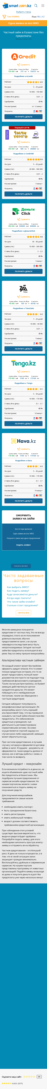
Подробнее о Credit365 (23, 153)
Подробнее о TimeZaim (23, 308)
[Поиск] (36, 5)
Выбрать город (23, 11)
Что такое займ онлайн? (21, 601)
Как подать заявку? (18, 590)
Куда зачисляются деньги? (22, 594)
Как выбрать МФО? (18, 587)
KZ (43, 16)
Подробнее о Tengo (23, 383)
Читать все (23, 613)
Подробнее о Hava (23, 460)
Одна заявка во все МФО (23, 23)
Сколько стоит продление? (22, 605)
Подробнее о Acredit (23, 76)
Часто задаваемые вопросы (23, 578)
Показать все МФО (21, 566)
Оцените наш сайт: (12, 1076)
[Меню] (43, 5)
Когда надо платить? (19, 598)
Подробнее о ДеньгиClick (23, 231)
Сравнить (25, 64)
